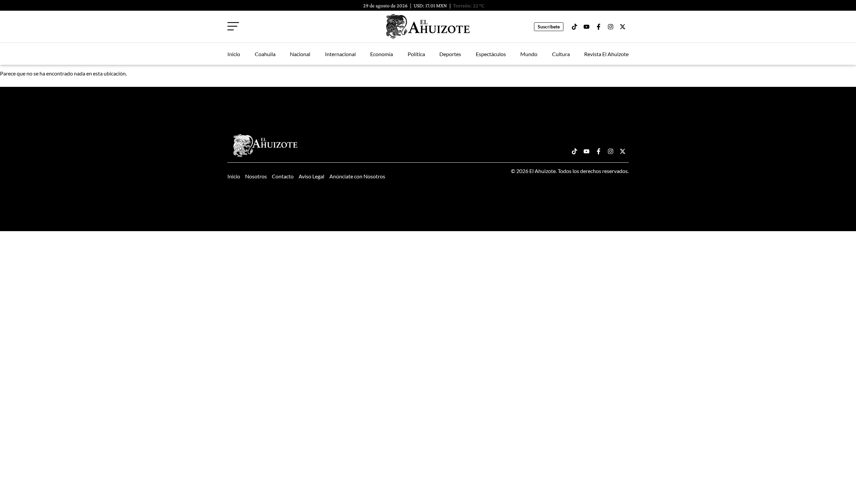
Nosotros (256, 176)
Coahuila (265, 54)
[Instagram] (611, 27)
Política (416, 54)
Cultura (561, 54)
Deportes (450, 54)
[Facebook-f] (599, 27)
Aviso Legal (311, 176)
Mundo (528, 54)
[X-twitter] (623, 27)
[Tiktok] (574, 27)
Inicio (233, 54)
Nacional (300, 54)
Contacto (283, 176)
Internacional (340, 54)
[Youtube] (586, 27)
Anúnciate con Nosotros (357, 176)
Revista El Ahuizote (606, 54)
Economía (381, 54)
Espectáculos (491, 54)
